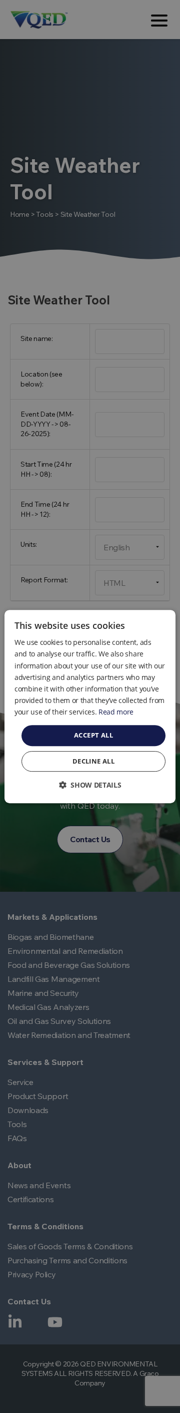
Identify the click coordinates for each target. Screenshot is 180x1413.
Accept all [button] (93, 735)
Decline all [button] (93, 761)
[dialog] (90, 706)
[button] (90, 785)
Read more (116, 712)
